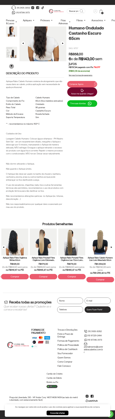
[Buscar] (81, 11)
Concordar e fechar (57, 413)
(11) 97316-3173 (23, 12)
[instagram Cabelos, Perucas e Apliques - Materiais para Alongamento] (33, 8)
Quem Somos (64, 357)
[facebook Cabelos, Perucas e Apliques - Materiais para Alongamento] (37, 8)
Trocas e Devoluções (67, 329)
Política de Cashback (67, 349)
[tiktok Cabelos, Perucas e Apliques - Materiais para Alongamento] (42, 8)
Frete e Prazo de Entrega (65, 335)
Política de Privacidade (68, 345)
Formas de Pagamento (68, 341)
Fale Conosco (64, 366)
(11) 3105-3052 (23, 8)
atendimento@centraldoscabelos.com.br (93, 350)
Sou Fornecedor (65, 353)
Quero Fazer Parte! (94, 309)
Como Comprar (65, 361)
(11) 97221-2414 (94, 335)
